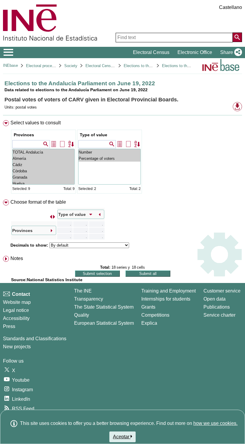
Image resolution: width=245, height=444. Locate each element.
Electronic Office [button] (194, 52)
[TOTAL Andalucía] (43, 152)
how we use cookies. (215, 423)
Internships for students (165, 298)
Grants (148, 307)
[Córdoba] (43, 171)
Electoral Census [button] (151, 52)
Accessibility (16, 318)
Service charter (219, 315)
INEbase (10, 65)
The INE (83, 290)
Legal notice (16, 310)
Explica (149, 323)
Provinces (24, 134)
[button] (230, 52)
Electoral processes (43, 66)
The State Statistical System (104, 307)
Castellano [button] (230, 7)
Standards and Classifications (34, 338)
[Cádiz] (43, 165)
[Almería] (43, 158)
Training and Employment (168, 290)
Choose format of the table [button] (38, 202)
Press (9, 326)
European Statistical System (104, 323)
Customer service (222, 290)
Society (70, 66)
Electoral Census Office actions (112, 66)
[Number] (109, 152)
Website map (17, 302)
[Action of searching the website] (237, 37)
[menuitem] (122, 158)
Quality (81, 315)
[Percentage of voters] (109, 158)
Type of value (93, 134)
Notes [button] (16, 258)
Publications (216, 307)
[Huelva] (43, 183)
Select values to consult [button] (35, 122)
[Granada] (43, 177)
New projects (17, 346)
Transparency (88, 298)
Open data (214, 298)
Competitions (155, 315)
